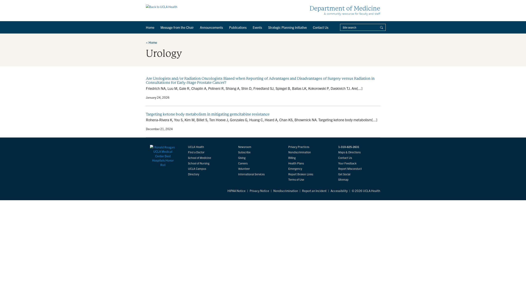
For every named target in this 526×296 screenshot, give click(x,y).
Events (257, 27)
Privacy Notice (259, 191)
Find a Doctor (196, 152)
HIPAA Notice (236, 191)
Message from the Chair (177, 27)
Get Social (344, 174)
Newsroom (244, 147)
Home (150, 27)
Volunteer (244, 168)
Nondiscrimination (299, 152)
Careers (243, 163)
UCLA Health (196, 147)
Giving (242, 158)
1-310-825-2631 (348, 147)
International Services (251, 174)
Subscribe (244, 152)
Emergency (295, 168)
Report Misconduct (350, 168)
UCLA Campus (197, 168)
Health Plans (296, 163)
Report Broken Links (300, 174)
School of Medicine (199, 158)
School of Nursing (198, 163)
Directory (193, 174)
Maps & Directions (349, 152)
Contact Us (320, 27)
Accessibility (339, 191)
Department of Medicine (345, 8)
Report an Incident (314, 191)
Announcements (211, 27)
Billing (292, 158)
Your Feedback (347, 163)
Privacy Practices (298, 147)
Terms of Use (296, 179)
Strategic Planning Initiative (287, 27)
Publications (238, 27)
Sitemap (343, 179)
